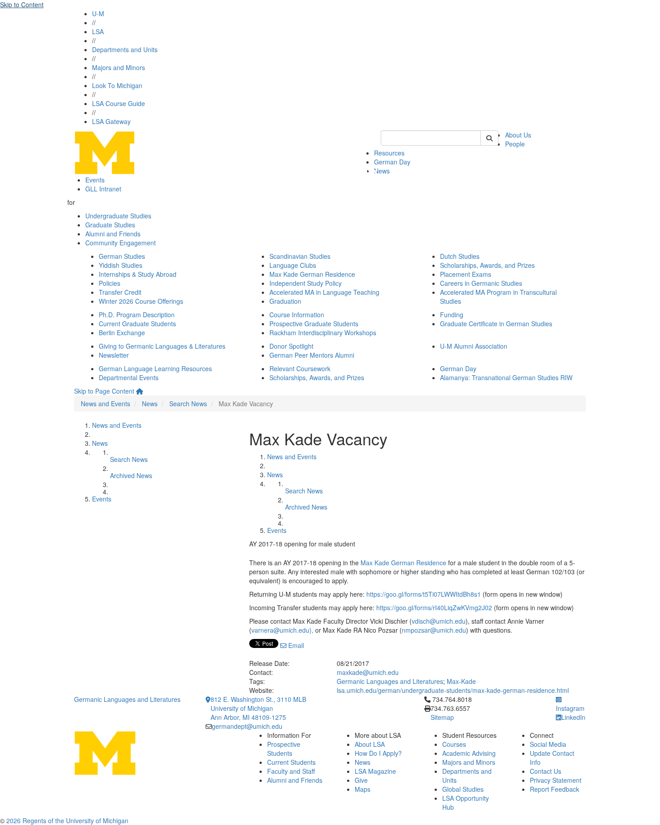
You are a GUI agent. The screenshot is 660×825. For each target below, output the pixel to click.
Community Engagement (120, 242)
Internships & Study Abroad (137, 274)
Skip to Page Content (104, 390)
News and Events (105, 403)
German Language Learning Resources (155, 368)
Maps (362, 789)
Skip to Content (22, 4)
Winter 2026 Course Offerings (141, 301)
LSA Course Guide (118, 103)
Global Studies (463, 789)
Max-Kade (461, 681)
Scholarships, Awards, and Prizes (487, 265)
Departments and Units (125, 49)
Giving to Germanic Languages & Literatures (162, 346)
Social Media (548, 744)
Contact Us (545, 771)
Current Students (291, 762)
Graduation (285, 301)
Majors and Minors (118, 67)
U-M (98, 13)
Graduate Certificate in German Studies (496, 323)
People (515, 143)
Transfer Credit (120, 292)
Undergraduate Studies (118, 215)
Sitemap (442, 717)
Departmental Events (128, 377)
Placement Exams (465, 274)
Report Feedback (554, 789)
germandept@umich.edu (247, 726)
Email (295, 645)
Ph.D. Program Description (137, 314)
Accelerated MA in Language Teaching (324, 292)
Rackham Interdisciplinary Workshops (322, 332)
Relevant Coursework (299, 368)
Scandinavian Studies (299, 256)
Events (95, 179)
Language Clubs (292, 265)
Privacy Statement (555, 780)
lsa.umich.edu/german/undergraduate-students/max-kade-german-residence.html (453, 690)
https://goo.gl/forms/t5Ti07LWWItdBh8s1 (423, 594)
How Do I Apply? (378, 753)
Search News (188, 403)
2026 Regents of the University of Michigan (67, 820)
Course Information (296, 314)
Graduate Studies (110, 224)
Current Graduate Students (137, 323)
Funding (451, 314)
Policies (109, 283)
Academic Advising (469, 753)
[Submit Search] (489, 138)
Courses (454, 744)
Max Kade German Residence (312, 274)
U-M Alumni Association (473, 346)
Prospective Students (283, 749)
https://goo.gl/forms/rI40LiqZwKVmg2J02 (434, 607)
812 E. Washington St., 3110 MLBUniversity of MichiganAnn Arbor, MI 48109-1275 (258, 708)
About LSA (370, 744)
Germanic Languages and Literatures (390, 681)
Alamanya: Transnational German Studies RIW (506, 377)
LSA (98, 31)
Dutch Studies (460, 256)
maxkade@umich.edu (368, 672)
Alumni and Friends (113, 233)
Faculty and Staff (291, 771)
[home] (139, 390)
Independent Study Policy (305, 283)
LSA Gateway (111, 121)
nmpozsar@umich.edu (434, 629)
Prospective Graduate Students (313, 323)
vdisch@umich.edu (439, 621)
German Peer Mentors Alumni (311, 354)
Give (361, 780)
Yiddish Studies (120, 265)
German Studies (122, 256)
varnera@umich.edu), (282, 629)
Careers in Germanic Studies (481, 283)
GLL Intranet (103, 188)
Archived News (131, 475)
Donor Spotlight (291, 346)
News (382, 170)
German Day (392, 161)
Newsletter (114, 354)
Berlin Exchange (122, 332)
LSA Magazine (375, 771)
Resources (389, 152)
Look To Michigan (117, 85)
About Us (518, 134)
